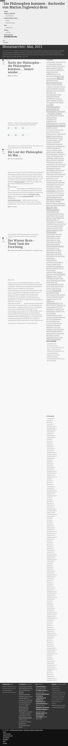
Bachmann (57, 76)
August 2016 (50, 599)
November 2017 (51, 574)
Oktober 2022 (50, 475)
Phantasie (49, 228)
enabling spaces (51, 128)
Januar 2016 (50, 610)
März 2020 (49, 525)
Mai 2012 (49, 672)
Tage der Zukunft (52, 299)
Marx (48, 201)
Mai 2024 (49, 443)
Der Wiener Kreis (21, 323)
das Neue (49, 93)
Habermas (59, 152)
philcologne (58, 228)
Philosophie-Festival (19, 236)
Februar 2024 (50, 448)
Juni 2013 (49, 657)
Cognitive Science (52, 87)
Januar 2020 (50, 529)
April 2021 (49, 501)
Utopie (48, 317)
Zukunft (56, 335)
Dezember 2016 (51, 591)
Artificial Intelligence (57, 70)
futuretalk (59, 144)
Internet (54, 160)
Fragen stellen (57, 140)
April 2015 (49, 627)
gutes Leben (51, 152)
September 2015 (51, 618)
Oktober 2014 (50, 633)
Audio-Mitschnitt (52, 72)
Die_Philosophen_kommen (55, 115)
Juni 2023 (49, 460)
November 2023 (51, 454)
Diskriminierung (51, 123)
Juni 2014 (49, 638)
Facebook (5, 42)
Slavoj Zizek (50, 286)
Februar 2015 (50, 629)
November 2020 (51, 510)
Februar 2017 (50, 588)
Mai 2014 (49, 640)
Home (6, 11)
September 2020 (51, 514)
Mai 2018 (49, 565)
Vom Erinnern (53, 322)
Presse (6, 30)
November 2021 (51, 492)
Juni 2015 (49, 623)
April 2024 (49, 445)
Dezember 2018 (51, 554)
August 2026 (50, 418)
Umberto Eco (59, 311)
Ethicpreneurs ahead (54, 134)
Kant (62, 170)
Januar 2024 (50, 450)
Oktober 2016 (50, 595)
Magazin (59, 197)
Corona (62, 87)
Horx (61, 156)
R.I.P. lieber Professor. (52, 345)
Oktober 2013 (50, 651)
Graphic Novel (57, 150)
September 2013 (51, 653)
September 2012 (51, 669)
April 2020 (49, 524)
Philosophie (51, 232)
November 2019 (51, 533)
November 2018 (51, 556)
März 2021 (49, 503)
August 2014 (50, 636)
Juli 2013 (49, 655)
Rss (4, 40)
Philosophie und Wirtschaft (55, 256)
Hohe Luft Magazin (53, 156)
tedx (52, 301)
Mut (63, 205)
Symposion (55, 297)
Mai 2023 (49, 461)
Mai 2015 (49, 625)
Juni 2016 (49, 601)
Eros (47, 132)
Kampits (58, 170)
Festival (60, 138)
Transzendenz (51, 307)
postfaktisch (50, 266)
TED (59, 299)
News (54, 218)
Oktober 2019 (50, 535)
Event (31, 234)
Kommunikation (60, 174)
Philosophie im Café (38, 145)
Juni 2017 (49, 580)
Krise (61, 176)
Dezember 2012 (51, 665)
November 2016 (51, 593)
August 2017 (50, 578)
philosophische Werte (54, 262)
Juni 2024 (49, 441)
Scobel (63, 280)
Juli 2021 (49, 497)
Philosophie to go (52, 248)
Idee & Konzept (10, 15)
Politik (58, 264)
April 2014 (49, 642)
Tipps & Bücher (8, 34)
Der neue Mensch (23, 704)
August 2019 (50, 539)
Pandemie (49, 224)
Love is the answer (51, 343)
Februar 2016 (50, 608)
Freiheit (49, 142)
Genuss (49, 150)
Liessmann (51, 191)
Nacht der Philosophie (26, 145)
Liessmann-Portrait (53, 193)
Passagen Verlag (59, 224)
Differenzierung (51, 118)
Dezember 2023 (51, 452)
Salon (61, 278)
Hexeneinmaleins (52, 154)
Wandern (55, 331)
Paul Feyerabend (52, 226)
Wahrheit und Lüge (53, 327)
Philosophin (50, 258)
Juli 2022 (49, 478)
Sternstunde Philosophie (55, 295)
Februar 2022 (50, 486)
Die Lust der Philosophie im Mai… (25, 153)
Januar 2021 (50, 507)
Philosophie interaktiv (53, 242)
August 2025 (50, 431)
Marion (24, 147)
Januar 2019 (50, 552)
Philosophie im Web (53, 240)
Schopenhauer (55, 280)
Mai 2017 (49, 582)
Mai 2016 (49, 603)
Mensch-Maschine (59, 203)
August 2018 (50, 561)
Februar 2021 (50, 505)
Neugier (49, 218)
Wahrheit (57, 325)
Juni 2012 (49, 670)
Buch (60, 78)
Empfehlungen (55, 125)
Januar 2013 (50, 663)
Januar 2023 (50, 469)
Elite (63, 123)
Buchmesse (54, 80)
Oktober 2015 (50, 616)
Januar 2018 (50, 572)
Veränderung (56, 319)
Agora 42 (49, 66)
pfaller (60, 226)
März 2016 (49, 606)
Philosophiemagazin (53, 244)
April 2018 (49, 567)
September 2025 (51, 429)
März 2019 (49, 548)
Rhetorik (57, 274)
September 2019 (51, 537)
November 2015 (51, 614)
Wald (62, 329)
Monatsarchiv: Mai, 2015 (22, 47)
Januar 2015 (50, 631)
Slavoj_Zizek (50, 288)
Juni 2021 (49, 499)
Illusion (48, 160)
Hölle (55, 158)
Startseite (16, 50)
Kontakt (2, 1)
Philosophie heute (53, 236)
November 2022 (51, 473)
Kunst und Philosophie (52, 179)
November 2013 (51, 650)
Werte (60, 331)
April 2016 (49, 604)
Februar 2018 (50, 571)
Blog (5, 25)
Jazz (61, 164)
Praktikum (55, 268)
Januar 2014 (50, 646)
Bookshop (53, 78)
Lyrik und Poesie (55, 196)
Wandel (48, 331)
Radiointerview (51, 272)
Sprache (58, 288)
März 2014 (49, 644)
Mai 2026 (49, 422)
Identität (61, 158)
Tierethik (59, 305)
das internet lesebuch (57, 91)
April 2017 (49, 584)
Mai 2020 (49, 522)
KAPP (51, 172)
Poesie (48, 264)
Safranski (49, 278)
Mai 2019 (49, 544)
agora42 (59, 64)
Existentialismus (56, 136)
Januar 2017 (50, 589)
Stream (48, 297)
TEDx (48, 301)
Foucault (49, 140)
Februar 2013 (50, 661)
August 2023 (50, 458)
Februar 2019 (50, 550)
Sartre (48, 280)
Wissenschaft (50, 333)
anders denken (51, 68)
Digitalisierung (51, 119)
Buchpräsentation (54, 82)
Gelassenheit (56, 148)
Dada (60, 89)
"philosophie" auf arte (53, 62)
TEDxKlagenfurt (53, 303)
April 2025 (49, 433)
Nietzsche (60, 218)
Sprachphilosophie (52, 293)
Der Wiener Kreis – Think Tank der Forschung (21, 244)
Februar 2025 (50, 435)
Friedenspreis (50, 144)
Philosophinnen (51, 260)
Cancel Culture (51, 85)
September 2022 (51, 476)
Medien (53, 201)
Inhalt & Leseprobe (9, 13)
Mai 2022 (49, 482)
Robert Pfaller (57, 276)
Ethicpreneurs (54, 132)
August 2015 (50, 620)
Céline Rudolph (52, 89)
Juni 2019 (49, 542)
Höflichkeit (50, 158)
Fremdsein (56, 142)
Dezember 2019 (51, 531)
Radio (54, 270)
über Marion (6, 737)
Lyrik (53, 195)
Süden (61, 297)
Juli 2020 (49, 518)
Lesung (19, 145)
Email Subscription (10, 22)
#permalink (29, 147)
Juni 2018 (49, 563)
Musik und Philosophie (54, 205)
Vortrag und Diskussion (14, 147)
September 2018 (51, 559)
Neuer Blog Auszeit (57, 216)
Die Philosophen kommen (14, 200)
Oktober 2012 (50, 667)
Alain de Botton (59, 66)
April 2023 (49, 463)
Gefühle (49, 148)
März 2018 (49, 569)
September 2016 (51, 597)
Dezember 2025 (51, 426)
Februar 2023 (50, 467)
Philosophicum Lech (54, 230)
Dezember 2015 (51, 612)
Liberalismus (50, 189)
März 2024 (49, 446)
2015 (24, 56)
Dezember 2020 (51, 508)
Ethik (64, 134)
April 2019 (49, 546)
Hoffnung (61, 154)
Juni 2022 (49, 480)
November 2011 (51, 680)
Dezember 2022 (51, 471)
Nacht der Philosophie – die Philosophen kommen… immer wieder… (25, 67)
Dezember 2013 (51, 648)
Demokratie (50, 97)
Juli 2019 (49, 541)
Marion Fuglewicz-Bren (11, 18)
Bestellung (5, 739)
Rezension (49, 274)
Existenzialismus (51, 138)
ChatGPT (59, 85)
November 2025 (51, 428)
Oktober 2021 (50, 493)
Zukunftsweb (58, 338)
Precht (61, 268)
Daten (59, 95)
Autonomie (50, 76)
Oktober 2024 (50, 437)
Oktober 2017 (50, 576)
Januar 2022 (50, 488)
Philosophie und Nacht (54, 254)
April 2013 (49, 659)
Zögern (48, 339)
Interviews (58, 162)
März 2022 (49, 484)
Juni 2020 (49, 520)
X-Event (58, 333)
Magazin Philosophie (55, 199)
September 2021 (51, 495)
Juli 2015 (49, 621)
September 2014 (51, 635)
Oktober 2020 (50, 512)
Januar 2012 (50, 676)
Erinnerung (50, 130)
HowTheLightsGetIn (20, 181)
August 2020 (50, 516)
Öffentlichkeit (56, 339)
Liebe (57, 189)
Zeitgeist (49, 335)
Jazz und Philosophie (55, 167)
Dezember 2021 (51, 490)
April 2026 (49, 424)
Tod (64, 305)
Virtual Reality (51, 321)
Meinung (49, 203)
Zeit (62, 333)
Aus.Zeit (57, 74)
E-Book (59, 123)
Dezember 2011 (51, 678)
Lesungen (8, 32)
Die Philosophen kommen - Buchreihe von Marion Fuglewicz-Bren (26, 730)
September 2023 (51, 456)
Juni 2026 (49, 420)
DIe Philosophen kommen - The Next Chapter (55, 111)
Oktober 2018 (50, 557)
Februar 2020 (50, 527)
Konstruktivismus (52, 176)
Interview (60, 160)
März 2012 (49, 674)
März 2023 (49, 465)
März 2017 (49, 586)
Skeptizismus (59, 284)
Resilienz (60, 272)
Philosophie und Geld (53, 252)
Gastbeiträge (9, 27)
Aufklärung (50, 74)
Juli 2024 (49, 439)
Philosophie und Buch (53, 250)
